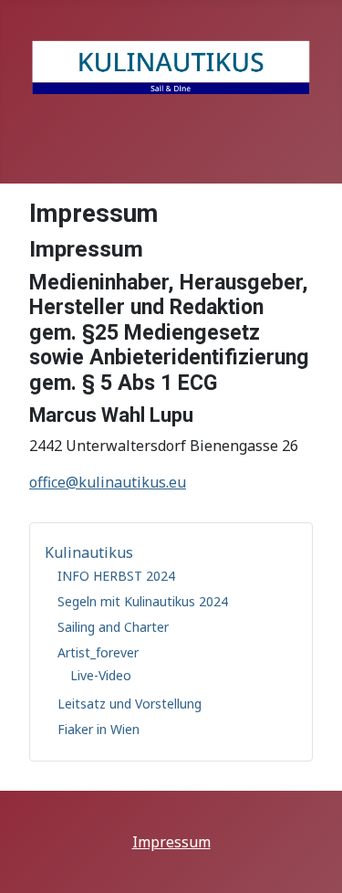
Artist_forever (98, 652)
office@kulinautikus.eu (107, 482)
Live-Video (100, 675)
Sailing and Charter (113, 627)
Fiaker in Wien (98, 729)
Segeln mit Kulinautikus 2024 (142, 601)
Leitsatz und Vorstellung (129, 703)
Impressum (171, 842)
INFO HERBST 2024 (116, 575)
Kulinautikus (89, 552)
